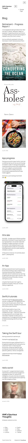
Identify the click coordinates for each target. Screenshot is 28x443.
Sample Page (22, 10)
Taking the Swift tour (11, 333)
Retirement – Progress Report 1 (12, 25)
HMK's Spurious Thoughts (6, 7)
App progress (8, 158)
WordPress (23, 440)
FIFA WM (6, 235)
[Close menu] (15, 6)
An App (5, 266)
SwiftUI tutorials (9, 296)
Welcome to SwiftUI (17, 300)
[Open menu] (24, 2)
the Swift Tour (14, 339)
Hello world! (7, 368)
